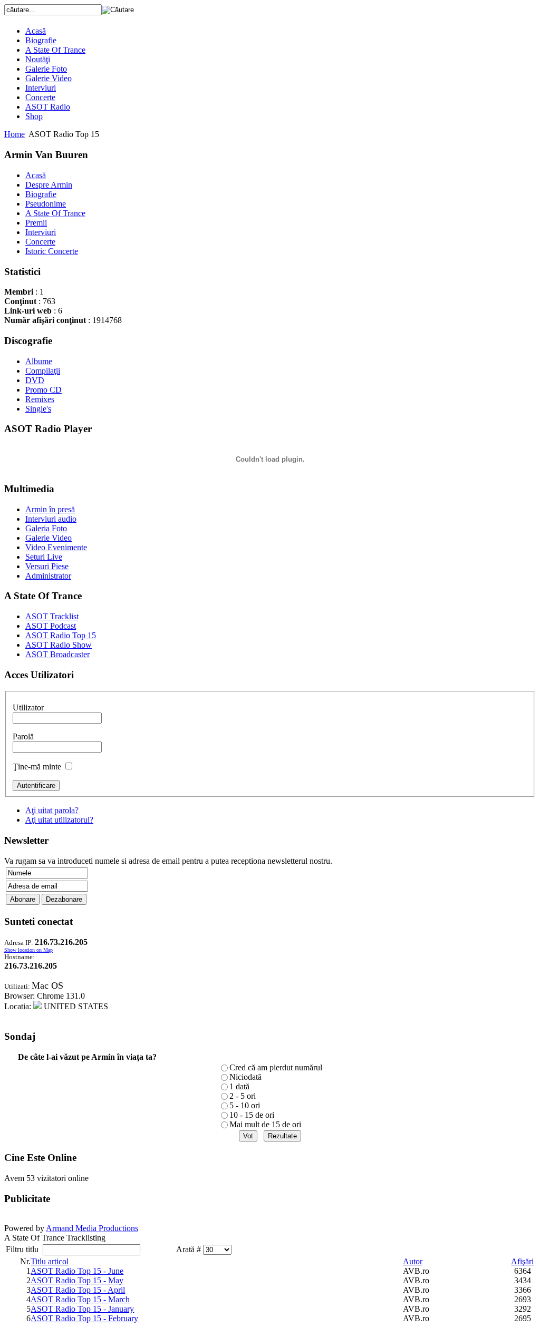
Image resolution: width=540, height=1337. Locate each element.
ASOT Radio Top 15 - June (77, 1270)
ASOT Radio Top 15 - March (80, 1299)
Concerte (40, 97)
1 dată (239, 1086)
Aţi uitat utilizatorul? (59, 819)
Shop (34, 116)
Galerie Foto (46, 68)
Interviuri (40, 87)
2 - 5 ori (242, 1095)
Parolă (23, 736)
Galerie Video (48, 78)
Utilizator (28, 707)
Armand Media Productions (92, 1228)
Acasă (35, 30)
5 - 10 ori (244, 1105)
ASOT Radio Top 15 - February (84, 1318)
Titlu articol (50, 1261)
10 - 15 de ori (251, 1114)
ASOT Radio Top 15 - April (78, 1289)
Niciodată (245, 1076)
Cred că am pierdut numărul (275, 1067)
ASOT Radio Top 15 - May (77, 1280)
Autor (412, 1261)
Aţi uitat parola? (52, 810)
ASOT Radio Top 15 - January (82, 1308)
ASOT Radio (47, 106)
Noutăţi (37, 59)
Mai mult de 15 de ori (265, 1124)
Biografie (40, 40)
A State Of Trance (55, 49)
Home (14, 134)
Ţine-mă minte (37, 766)
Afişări (522, 1261)
